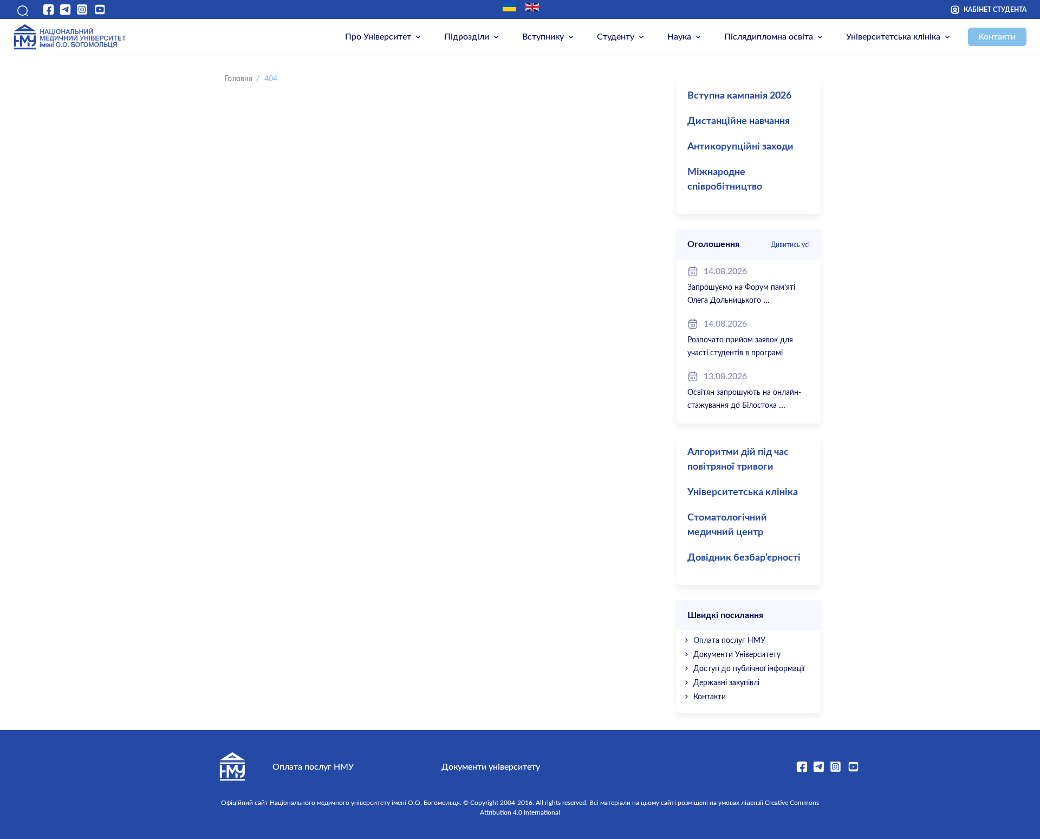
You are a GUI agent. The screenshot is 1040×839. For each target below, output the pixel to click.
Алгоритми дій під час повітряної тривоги (738, 459)
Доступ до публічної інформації (748, 669)
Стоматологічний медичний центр (727, 525)
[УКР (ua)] (509, 7)
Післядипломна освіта (768, 36)
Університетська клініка (893, 36)
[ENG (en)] (532, 7)
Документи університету (490, 767)
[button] (21, 9)
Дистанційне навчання (738, 121)
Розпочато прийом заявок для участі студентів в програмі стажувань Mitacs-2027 (740, 353)
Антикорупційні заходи (740, 147)
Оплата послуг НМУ (729, 641)
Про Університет (378, 36)
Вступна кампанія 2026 (739, 96)
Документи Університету (737, 655)
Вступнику (543, 36)
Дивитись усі (790, 245)
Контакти (997, 36)
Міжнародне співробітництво (724, 179)
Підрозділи (466, 36)
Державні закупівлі (726, 683)
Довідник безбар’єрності (744, 558)
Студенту (615, 36)
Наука (679, 36)
